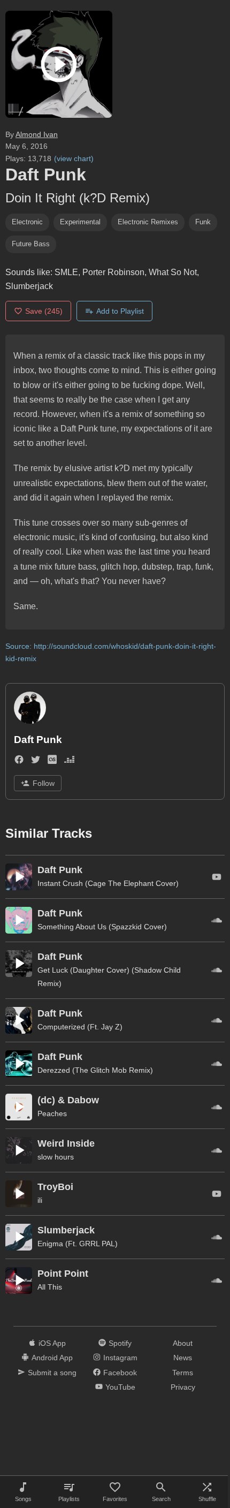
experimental (80, 222)
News (182, 1357)
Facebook (120, 1372)
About (183, 1343)
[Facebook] (19, 762)
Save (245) (44, 311)
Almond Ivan (37, 134)
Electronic (27, 222)
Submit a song (52, 1372)
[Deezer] (69, 762)
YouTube (120, 1387)
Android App (52, 1357)
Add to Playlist (120, 311)
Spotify (120, 1343)
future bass (31, 244)
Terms (182, 1372)
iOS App (52, 1343)
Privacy (183, 1387)
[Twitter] (35, 762)
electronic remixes (148, 222)
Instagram (120, 1357)
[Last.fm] (52, 762)
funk (203, 222)
